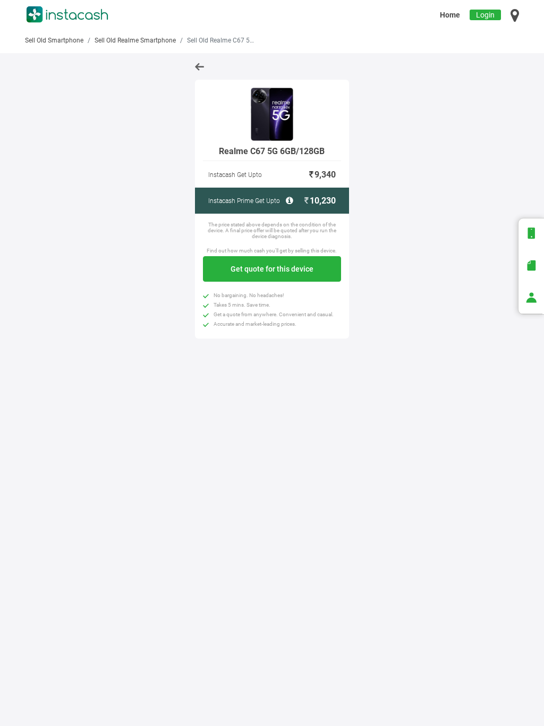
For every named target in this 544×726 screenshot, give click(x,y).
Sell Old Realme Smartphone (135, 40)
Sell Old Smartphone (54, 40)
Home (450, 15)
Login (485, 15)
